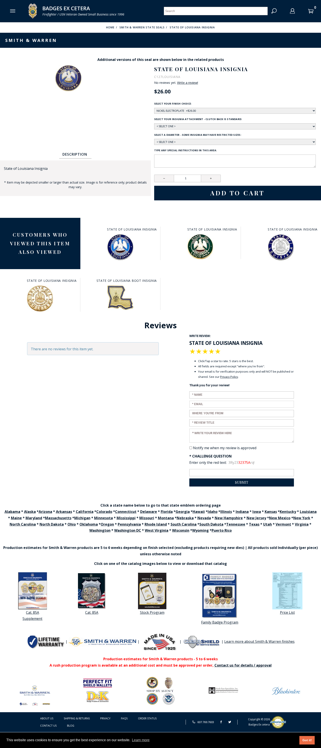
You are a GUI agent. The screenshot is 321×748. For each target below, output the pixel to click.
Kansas (271, 511)
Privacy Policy (229, 377)
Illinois (226, 511)
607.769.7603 (205, 722)
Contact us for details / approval (243, 665)
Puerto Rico (222, 530)
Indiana (242, 511)
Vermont (283, 524)
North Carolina (23, 524)
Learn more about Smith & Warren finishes (259, 641)
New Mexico (279, 518)
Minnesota (103, 518)
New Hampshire (229, 518)
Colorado (104, 511)
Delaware (148, 511)
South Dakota (211, 524)
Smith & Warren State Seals (142, 27)
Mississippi (126, 518)
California (84, 511)
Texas (254, 524)
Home (110, 27)
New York (301, 518)
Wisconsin (180, 530)
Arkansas (64, 511)
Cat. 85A (91, 612)
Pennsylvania (129, 524)
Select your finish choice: (173, 103)
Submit (241, 482)
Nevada (204, 518)
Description (74, 154)
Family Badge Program (219, 622)
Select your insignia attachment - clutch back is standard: (198, 119)
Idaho (212, 511)
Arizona (45, 511)
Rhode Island (156, 524)
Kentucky (288, 511)
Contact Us (48, 725)
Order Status (147, 718)
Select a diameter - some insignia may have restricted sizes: (197, 134)
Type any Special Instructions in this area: (185, 150)
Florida (167, 511)
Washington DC (127, 530)
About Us (46, 718)
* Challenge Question (210, 456)
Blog (70, 725)
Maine (16, 518)
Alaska (30, 511)
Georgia (183, 511)
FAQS (124, 718)
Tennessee (235, 524)
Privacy (105, 718)
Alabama (12, 511)
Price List (287, 612)
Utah (267, 524)
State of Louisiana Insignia (192, 27)
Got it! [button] (307, 740)
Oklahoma (88, 524)
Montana (166, 518)
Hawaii (199, 511)
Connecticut (125, 511)
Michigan (82, 518)
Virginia (302, 524)
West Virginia (156, 530)
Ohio (71, 524)
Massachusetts (58, 518)
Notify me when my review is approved (224, 447)
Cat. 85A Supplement (32, 615)
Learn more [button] (141, 740)
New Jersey (256, 518)
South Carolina (184, 524)
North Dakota (52, 524)
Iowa (256, 511)
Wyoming (200, 530)
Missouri (146, 518)
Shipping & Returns (77, 718)
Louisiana (308, 511)
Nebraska (185, 518)
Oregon (107, 524)
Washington (99, 530)
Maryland (34, 518)
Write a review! (187, 82)
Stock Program (152, 612)
